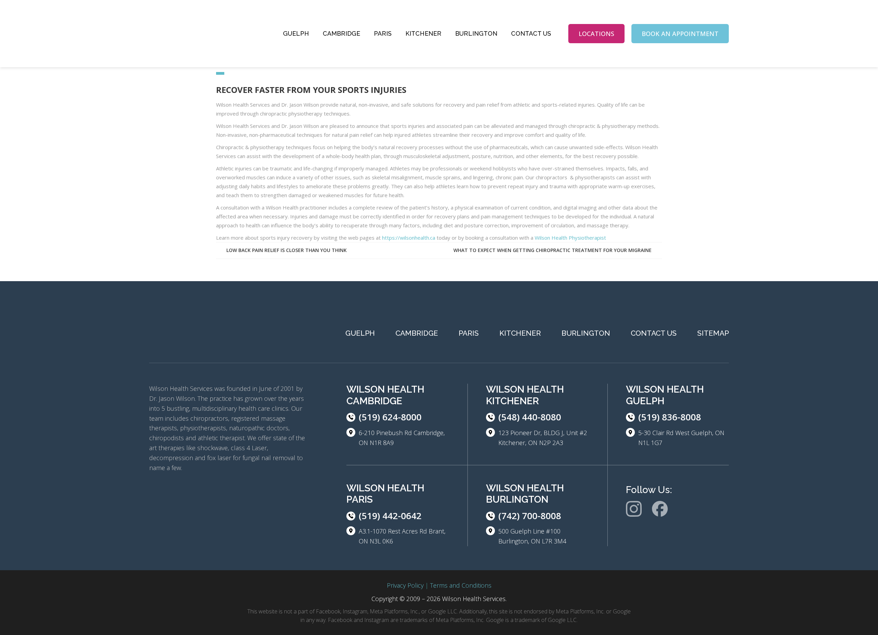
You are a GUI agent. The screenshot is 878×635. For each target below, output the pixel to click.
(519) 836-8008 (669, 417)
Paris (383, 33)
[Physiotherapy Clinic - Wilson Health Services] (200, 33)
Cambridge (341, 33)
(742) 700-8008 (529, 516)
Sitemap (713, 333)
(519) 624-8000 (390, 417)
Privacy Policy (405, 585)
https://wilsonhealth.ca (408, 237)
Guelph (296, 33)
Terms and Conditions (460, 585)
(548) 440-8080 (529, 417)
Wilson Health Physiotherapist (570, 237)
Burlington (476, 33)
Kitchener (423, 33)
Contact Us (531, 33)
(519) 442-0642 (390, 516)
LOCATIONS (596, 33)
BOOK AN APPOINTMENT (680, 33)
